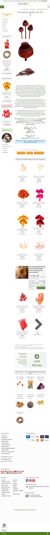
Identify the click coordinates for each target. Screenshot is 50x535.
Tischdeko (4, 150)
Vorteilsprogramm (6, 453)
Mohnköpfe (22, 153)
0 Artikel (4, 533)
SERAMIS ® (15, 489)
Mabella (15, 485)
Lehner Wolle (5, 485)
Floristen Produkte (6, 481)
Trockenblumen (32, 9)
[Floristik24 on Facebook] (27, 480)
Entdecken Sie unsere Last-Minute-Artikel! (7, 122)
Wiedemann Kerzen (6, 496)
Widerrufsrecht (5, 443)
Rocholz (15, 487)
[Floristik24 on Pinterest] (33, 480)
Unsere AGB (4, 437)
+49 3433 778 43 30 (7, 461)
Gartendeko (5, 152)
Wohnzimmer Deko (6, 146)
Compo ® (15, 480)
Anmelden (44, 1)
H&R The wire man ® (6, 483)
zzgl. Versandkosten (29, 344)
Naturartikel (26, 9)
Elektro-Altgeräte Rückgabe (8, 448)
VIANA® (3, 494)
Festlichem (5, 19)
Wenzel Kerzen (16, 494)
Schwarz (4, 29)
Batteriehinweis (5, 446)
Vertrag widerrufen (6, 444)
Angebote (7, 36)
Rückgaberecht (5, 441)
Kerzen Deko (5, 144)
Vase (3, 27)
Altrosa (4, 25)
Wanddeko (5, 148)
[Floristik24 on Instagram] (30, 480)
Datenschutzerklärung (7, 439)
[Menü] (6, 523)
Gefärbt (30, 153)
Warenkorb (37, 1)
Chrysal (3, 480)
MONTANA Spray (6, 487)
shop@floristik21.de (6, 459)
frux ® (14, 481)
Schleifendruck (5, 489)
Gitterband (5, 31)
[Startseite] (21, 9)
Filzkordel (4, 23)
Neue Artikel (7, 78)
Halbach (15, 483)
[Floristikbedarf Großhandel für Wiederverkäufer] (25, 3)
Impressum (4, 435)
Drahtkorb (4, 21)
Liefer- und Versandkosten (8, 451)
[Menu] (2, 7)
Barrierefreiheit (5, 450)
